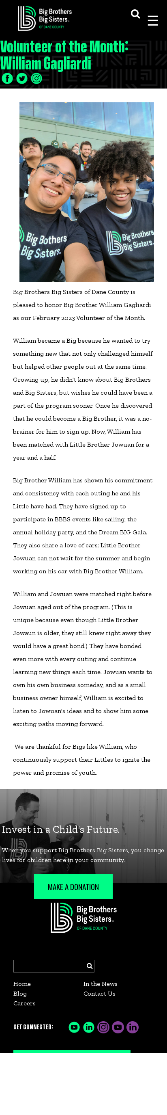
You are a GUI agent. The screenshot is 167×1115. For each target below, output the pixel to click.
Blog (20, 993)
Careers (24, 1003)
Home (22, 984)
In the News (101, 984)
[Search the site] (135, 12)
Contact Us (100, 993)
